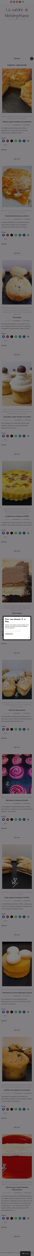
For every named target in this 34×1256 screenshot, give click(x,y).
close (29, 638)
